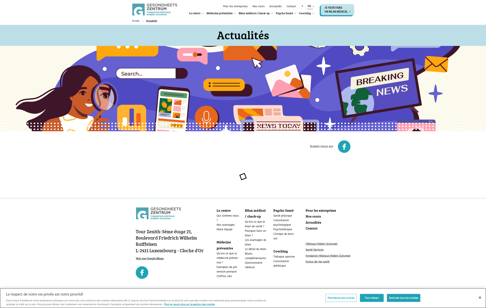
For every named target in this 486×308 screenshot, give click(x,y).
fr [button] (309, 6)
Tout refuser (372, 298)
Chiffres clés (224, 276)
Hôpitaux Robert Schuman (322, 244)
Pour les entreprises (235, 6)
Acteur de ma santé (318, 261)
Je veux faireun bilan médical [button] (336, 9)
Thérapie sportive (284, 256)
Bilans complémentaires (255, 256)
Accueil (135, 20)
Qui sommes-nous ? (228, 218)
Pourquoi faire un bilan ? (255, 233)
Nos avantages (226, 225)
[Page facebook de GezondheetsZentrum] (171, 272)
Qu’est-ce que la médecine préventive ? (228, 257)
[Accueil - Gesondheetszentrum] (155, 9)
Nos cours (258, 6)
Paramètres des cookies (341, 298)
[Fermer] (480, 297)
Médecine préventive (220, 13)
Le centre (194, 13)
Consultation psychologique (282, 222)
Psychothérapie (282, 229)
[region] (243, 298)
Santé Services (315, 249)
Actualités (275, 6)
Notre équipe (225, 229)
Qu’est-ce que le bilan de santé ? (255, 224)
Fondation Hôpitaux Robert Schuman (328, 256)
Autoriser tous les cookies (403, 298)
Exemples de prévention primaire (227, 269)
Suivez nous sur (322, 146)
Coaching (305, 13)
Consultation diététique (281, 263)
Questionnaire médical (253, 265)
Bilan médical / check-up (254, 13)
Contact (291, 6)
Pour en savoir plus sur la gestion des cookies (189, 304)
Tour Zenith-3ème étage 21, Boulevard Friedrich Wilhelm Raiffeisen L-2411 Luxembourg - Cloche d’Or (170, 241)
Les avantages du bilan (255, 242)
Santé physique (282, 216)
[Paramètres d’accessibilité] (215, 5)
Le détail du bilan (255, 249)
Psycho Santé (284, 13)
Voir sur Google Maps (150, 258)
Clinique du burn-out (283, 236)
